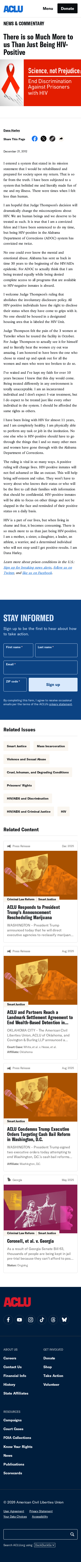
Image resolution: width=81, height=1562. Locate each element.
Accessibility (40, 1516)
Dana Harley (11, 130)
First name (13, 647)
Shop (47, 1367)
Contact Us (12, 1367)
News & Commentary (22, 24)
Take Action (53, 1376)
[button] (52, 139)
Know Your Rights (17, 1447)
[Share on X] (43, 140)
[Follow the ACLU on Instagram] (30, 1319)
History (9, 1384)
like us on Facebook (37, 573)
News (7, 1455)
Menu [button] (48, 8)
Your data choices (15, 1516)
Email (10, 664)
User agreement (13, 1511)
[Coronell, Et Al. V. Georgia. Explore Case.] (40, 1224)
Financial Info (14, 1376)
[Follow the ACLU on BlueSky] (64, 1319)
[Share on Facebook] (35, 140)
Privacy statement (41, 1511)
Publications (13, 1464)
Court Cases (13, 1429)
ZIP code (12, 681)
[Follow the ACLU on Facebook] (8, 1319)
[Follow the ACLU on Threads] (53, 1319)
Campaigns (12, 1420)
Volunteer (51, 1384)
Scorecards (12, 1473)
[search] (72, 1534)
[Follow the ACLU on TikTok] (42, 1319)
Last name (45, 647)
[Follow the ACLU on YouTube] (19, 1319)
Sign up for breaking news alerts (27, 567)
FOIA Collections (17, 1437)
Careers (9, 1358)
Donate (67, 8)
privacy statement (60, 704)
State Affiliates (15, 1393)
